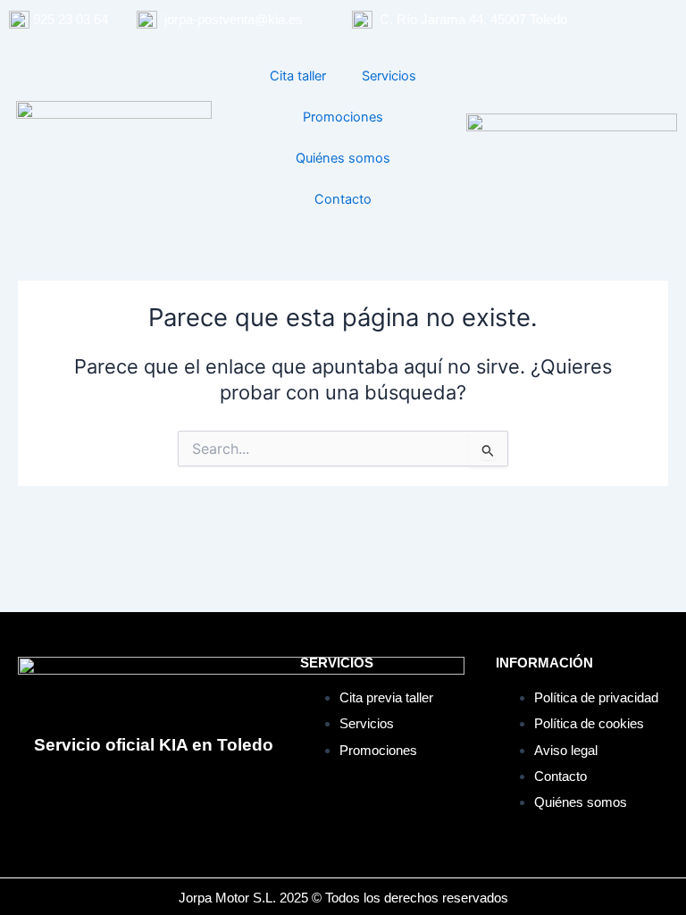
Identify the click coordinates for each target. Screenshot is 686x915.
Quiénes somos (343, 158)
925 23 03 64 (70, 20)
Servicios (389, 76)
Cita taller (298, 76)
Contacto (343, 199)
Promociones (343, 117)
